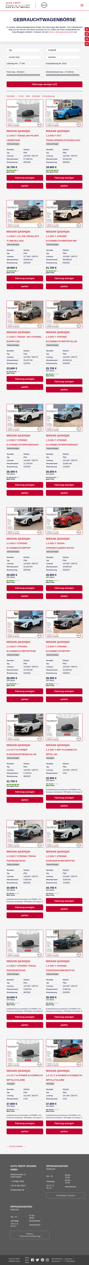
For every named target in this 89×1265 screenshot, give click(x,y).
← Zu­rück (11, 1146)
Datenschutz (56, 1261)
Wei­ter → (21, 1146)
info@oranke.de (17, 1190)
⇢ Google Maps (17, 1181)
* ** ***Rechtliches (69, 1261)
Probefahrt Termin (65, 1195)
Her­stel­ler (11, 96)
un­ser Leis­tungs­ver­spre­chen (61, 32)
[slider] (8, 66)
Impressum (68, 1259)
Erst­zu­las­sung (48, 96)
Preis (21, 96)
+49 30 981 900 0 (18, 1185)
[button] (41, 50)
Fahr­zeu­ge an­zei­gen (44, 84)
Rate (28, 96)
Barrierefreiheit (57, 1259)
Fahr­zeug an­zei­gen (25, 178)
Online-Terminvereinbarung (29, 1235)
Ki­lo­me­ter (36, 96)
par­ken (24, 186)
